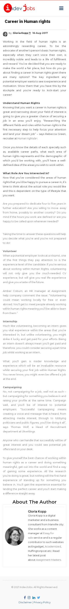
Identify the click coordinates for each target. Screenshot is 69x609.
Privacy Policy (42, 602)
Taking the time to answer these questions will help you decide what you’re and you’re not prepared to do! (34, 238)
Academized (53, 546)
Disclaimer (25, 602)
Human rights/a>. (27, 138)
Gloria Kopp (21, 33)
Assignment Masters (48, 559)
